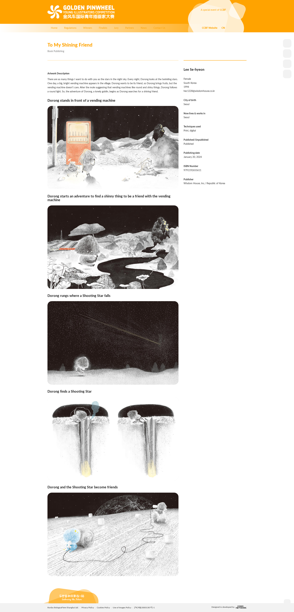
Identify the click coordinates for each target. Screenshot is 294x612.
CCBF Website (209, 28)
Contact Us (159, 28)
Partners (129, 28)
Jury (116, 28)
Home (54, 28)
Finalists (103, 28)
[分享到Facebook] (287, 64)
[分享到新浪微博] (287, 53)
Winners (87, 28)
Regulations (70, 28)
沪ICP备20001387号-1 (144, 608)
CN (223, 28)
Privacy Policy (87, 608)
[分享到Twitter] (287, 74)
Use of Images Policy (122, 608)
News (144, 28)
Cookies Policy (103, 608)
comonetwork (241, 607)
